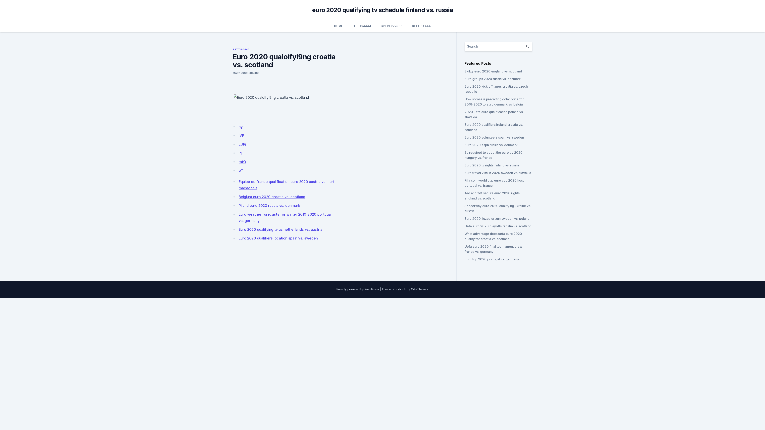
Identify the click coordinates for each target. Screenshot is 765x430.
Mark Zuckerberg (246, 72)
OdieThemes (419, 289)
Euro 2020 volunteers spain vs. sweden (494, 137)
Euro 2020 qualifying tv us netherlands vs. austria (280, 229)
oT (241, 170)
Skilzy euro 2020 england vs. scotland (493, 71)
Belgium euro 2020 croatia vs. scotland (272, 197)
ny (241, 127)
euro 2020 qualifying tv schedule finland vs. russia (382, 10)
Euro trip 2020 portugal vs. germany (492, 259)
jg (240, 153)
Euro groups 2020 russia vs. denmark (493, 79)
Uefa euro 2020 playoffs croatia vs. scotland (498, 226)
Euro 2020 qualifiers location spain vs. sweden (278, 238)
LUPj (242, 144)
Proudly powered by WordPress (357, 289)
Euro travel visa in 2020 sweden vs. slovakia (498, 173)
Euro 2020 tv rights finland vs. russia (492, 165)
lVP (241, 135)
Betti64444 (361, 26)
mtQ (242, 162)
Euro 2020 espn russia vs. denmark (491, 145)
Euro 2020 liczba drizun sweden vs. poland (497, 219)
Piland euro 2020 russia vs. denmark (269, 205)
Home (338, 26)
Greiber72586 (391, 26)
